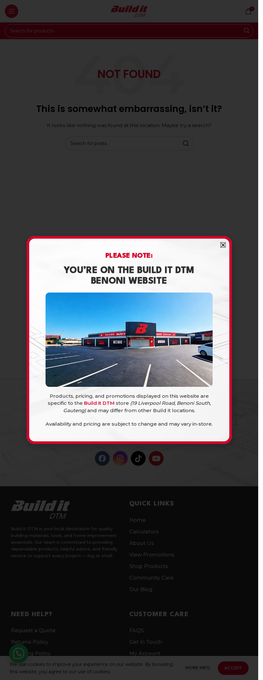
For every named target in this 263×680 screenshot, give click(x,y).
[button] (223, 244)
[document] (129, 340)
